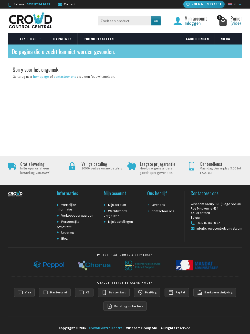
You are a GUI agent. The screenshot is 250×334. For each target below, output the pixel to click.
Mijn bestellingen (120, 221)
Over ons (158, 204)
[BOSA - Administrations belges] (143, 265)
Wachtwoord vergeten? (115, 213)
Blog (64, 238)
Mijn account (117, 204)
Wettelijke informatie (66, 207)
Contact (69, 4)
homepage (41, 76)
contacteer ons (65, 76)
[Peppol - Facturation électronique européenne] (48, 265)
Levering (67, 232)
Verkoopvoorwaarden (77, 215)
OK (156, 21)
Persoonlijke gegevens (68, 223)
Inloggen (193, 23)
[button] (204, 4)
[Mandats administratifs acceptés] (196, 265)
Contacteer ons (163, 211)
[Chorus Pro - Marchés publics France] (94, 265)
